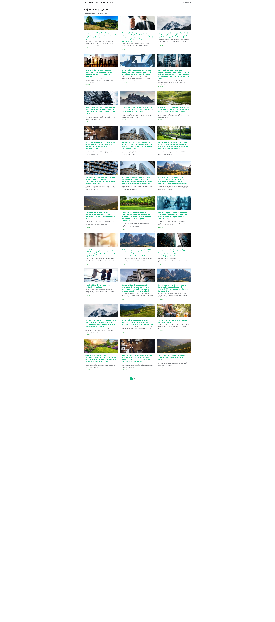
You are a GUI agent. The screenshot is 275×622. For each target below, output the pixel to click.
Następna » (141, 378)
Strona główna (187, 2)
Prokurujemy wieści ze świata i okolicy (99, 2)
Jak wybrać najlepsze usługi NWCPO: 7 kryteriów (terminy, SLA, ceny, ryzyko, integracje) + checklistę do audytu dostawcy (137, 322)
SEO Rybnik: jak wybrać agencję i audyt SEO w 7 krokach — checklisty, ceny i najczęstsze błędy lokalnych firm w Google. (137, 109)
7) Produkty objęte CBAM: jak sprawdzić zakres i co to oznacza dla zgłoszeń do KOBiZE (172, 357)
